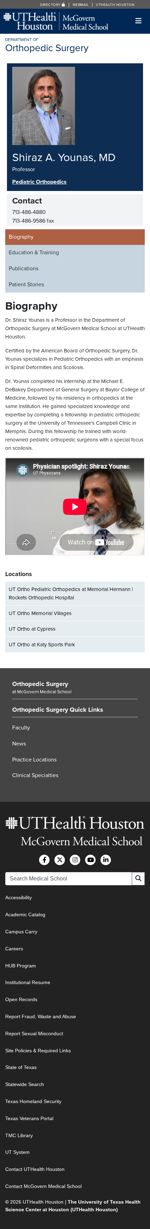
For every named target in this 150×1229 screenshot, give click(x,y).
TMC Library (19, 1135)
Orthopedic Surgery (40, 684)
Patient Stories (26, 284)
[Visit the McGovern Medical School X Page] (59, 860)
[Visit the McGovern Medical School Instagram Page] (75, 860)
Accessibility (18, 897)
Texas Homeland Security (33, 1101)
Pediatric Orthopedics (39, 181)
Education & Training (34, 252)
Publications (23, 268)
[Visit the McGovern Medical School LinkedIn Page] (105, 860)
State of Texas (21, 1067)
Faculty (21, 727)
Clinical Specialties (35, 775)
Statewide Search (24, 1084)
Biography (21, 236)
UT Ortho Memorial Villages (40, 613)
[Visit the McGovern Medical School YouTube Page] (90, 860)
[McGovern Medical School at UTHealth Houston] (55, 21)
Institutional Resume (27, 982)
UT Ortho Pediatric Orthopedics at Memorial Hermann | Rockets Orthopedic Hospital (71, 593)
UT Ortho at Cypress (32, 629)
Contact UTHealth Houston (35, 1169)
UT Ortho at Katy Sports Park (42, 644)
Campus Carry (21, 931)
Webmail (81, 5)
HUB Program (20, 965)
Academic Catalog (25, 914)
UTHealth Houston (115, 5)
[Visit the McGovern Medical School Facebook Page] (44, 860)
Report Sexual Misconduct (34, 1033)
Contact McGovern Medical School (43, 1186)
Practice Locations (34, 759)
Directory (51, 5)
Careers (14, 948)
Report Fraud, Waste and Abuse (40, 1016)
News (19, 743)
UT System (17, 1152)
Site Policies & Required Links (38, 1050)
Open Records (21, 999)
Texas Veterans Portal (29, 1118)
